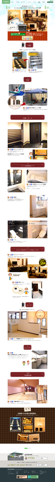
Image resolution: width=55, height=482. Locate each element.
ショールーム (9, 472)
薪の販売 (17, 472)
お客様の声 (41, 473)
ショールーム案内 (40, 458)
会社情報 (17, 473)
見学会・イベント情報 (26, 472)
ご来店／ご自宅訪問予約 (11, 473)
